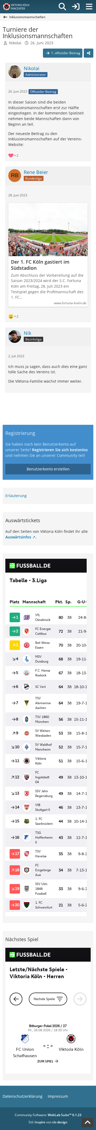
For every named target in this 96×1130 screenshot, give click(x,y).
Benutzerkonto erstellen (48, 468)
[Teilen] (88, 53)
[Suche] (62, 6)
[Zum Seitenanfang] (87, 1122)
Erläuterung (16, 495)
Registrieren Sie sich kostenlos (60, 449)
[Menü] (89, 6)
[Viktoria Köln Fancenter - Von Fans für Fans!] (19, 6)
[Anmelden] (75, 6)
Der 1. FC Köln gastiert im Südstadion (40, 265)
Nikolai (15, 42)
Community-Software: (48, 1115)
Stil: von (48, 1122)
